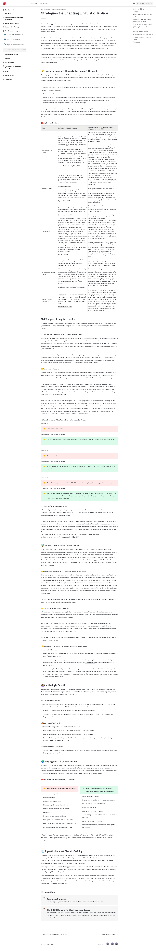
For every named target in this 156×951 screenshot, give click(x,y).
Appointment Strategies (59, 9)
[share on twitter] (138, 9)
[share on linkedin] (143, 9)
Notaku (50, 944)
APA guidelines (63, 466)
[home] (15, 3)
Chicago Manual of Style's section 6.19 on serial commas (69, 493)
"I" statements (90, 662)
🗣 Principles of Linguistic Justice (142, 24)
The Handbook (45, 9)
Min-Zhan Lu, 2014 (63, 255)
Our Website (44, 3)
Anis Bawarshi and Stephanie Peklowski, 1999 (71, 287)
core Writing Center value (77, 689)
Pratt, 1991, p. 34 (92, 585)
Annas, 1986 (52, 656)
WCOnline (34, 3)
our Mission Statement (81, 855)
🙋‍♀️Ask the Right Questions (140, 31)
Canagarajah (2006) (67, 537)
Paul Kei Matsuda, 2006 (65, 307)
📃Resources (136, 42)
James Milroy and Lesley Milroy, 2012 (69, 166)
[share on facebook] (141, 9)
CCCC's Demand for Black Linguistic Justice (79, 913)
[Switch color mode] (134, 3)
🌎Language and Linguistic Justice (143, 34)
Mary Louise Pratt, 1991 (65, 215)
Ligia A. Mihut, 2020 (64, 201)
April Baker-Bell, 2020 (64, 186)
